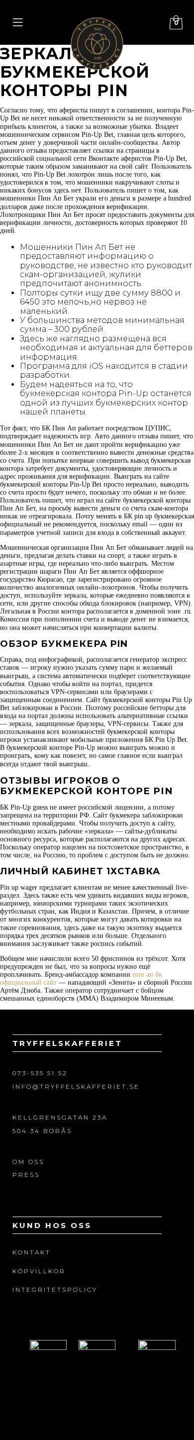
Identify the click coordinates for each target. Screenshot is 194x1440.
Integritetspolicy (54, 1289)
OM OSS (28, 1161)
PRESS (26, 1174)
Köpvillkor (39, 1271)
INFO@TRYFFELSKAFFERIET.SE (76, 1086)
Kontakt (31, 1252)
